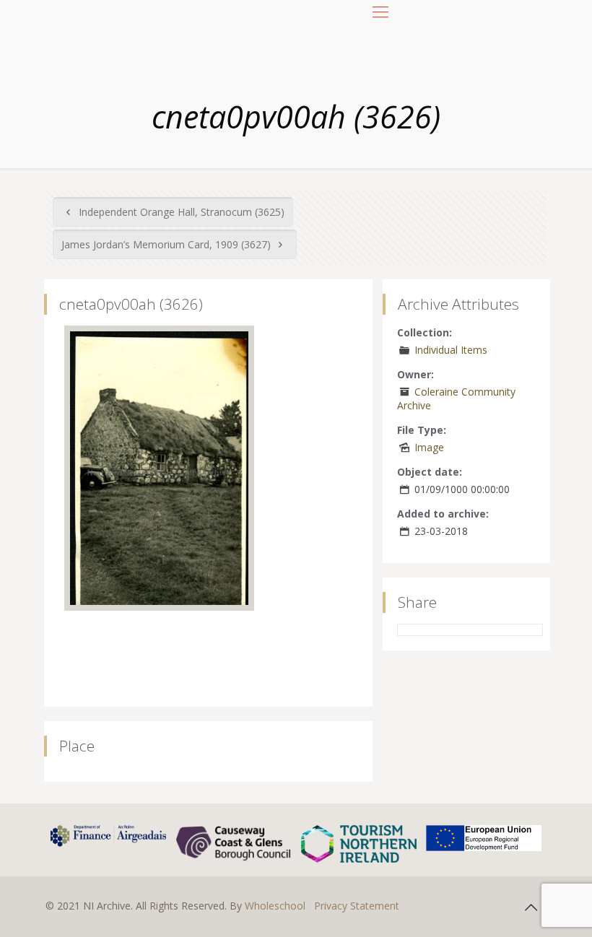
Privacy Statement (356, 905)
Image (429, 447)
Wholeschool (275, 905)
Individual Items (450, 350)
